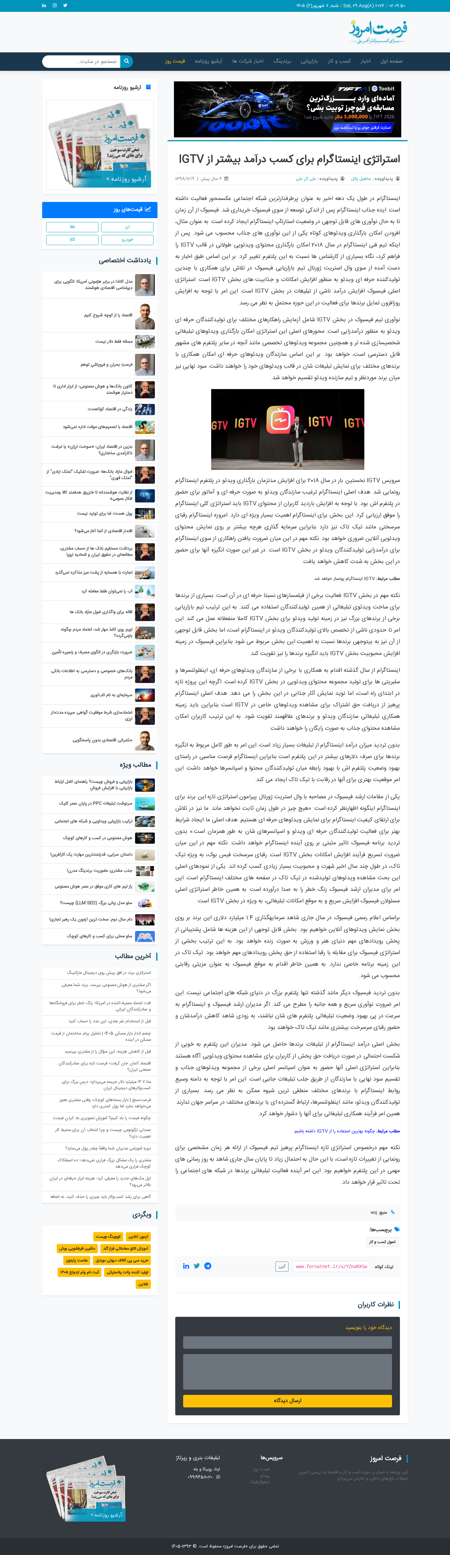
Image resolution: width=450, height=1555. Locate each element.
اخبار (366, 61)
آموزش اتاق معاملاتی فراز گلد (125, 1248)
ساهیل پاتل (361, 179)
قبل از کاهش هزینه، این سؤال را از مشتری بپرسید (108, 1051)
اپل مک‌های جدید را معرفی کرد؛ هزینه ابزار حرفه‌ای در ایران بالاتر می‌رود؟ (100, 1181)
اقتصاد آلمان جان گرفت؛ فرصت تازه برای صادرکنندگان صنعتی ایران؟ (105, 1066)
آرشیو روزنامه (208, 61)
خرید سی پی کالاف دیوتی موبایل (122, 1260)
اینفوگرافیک (259, 1482)
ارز (127, 227)
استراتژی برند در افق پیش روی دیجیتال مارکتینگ (109, 973)
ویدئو (264, 1476)
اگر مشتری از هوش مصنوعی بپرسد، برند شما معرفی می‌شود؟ (106, 988)
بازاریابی (309, 61)
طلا (72, 227)
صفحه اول (391, 61)
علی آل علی (306, 179)
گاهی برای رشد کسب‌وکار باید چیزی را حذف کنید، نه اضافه (100, 1197)
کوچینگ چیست (108, 1236)
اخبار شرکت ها (248, 61)
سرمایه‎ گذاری (280, 527)
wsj (374, 1212)
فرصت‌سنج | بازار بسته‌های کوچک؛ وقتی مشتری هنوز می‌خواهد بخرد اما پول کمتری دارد (105, 1103)
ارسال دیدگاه (287, 1401)
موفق (389, 515)
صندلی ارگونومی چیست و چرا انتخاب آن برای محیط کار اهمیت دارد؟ (103, 1133)
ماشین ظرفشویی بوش (77, 1248)
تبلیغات (302, 291)
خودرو (127, 240)
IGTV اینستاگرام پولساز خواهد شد (344, 578)
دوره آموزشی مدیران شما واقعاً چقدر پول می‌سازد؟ (108, 1148)
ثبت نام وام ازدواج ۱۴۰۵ (79, 1272)
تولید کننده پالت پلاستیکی (127, 1272)
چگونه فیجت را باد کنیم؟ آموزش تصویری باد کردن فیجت (102, 1118)
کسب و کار (339, 61)
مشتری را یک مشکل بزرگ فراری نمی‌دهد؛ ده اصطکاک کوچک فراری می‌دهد (104, 1163)
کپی (282, 1266)
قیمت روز (175, 61)
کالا (72, 240)
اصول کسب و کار (382, 1242)
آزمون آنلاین (138, 1236)
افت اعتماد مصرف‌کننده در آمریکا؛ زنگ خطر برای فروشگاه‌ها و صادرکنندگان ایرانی (100, 1006)
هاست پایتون (77, 1260)
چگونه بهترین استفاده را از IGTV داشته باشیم (335, 1131)
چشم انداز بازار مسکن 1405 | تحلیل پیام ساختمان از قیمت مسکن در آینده (101, 1036)
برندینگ (282, 61)
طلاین (143, 1284)
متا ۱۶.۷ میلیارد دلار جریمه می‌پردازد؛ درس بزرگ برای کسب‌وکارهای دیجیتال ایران (106, 1085)
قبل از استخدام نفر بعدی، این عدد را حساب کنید (110, 1021)
